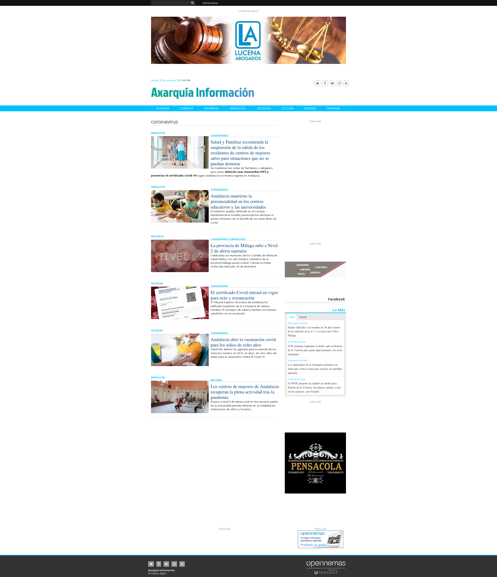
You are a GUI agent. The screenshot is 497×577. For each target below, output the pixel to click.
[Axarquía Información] (202, 91)
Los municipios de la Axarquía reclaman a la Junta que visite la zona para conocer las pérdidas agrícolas (315, 369)
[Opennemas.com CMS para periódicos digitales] (326, 567)
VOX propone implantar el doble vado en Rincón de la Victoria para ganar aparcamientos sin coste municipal (315, 350)
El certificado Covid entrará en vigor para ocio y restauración (244, 295)
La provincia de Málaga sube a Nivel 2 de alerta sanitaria (244, 248)
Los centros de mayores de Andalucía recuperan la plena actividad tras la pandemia (245, 391)
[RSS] (346, 83)
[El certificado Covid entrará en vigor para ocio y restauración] (180, 303)
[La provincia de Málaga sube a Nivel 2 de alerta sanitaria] (180, 256)
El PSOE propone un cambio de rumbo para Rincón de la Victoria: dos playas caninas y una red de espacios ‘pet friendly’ (314, 387)
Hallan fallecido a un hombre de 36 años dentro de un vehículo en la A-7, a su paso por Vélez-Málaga (314, 331)
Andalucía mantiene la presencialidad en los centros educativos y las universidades (238, 201)
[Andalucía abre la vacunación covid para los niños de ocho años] (180, 350)
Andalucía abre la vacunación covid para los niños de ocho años (243, 342)
